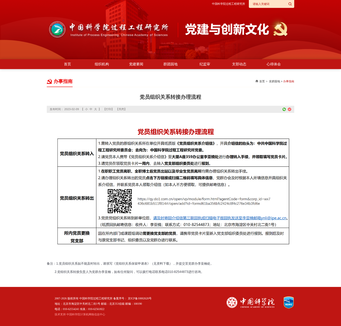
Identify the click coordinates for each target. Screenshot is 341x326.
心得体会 (274, 64)
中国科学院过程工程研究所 (228, 3)
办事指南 (288, 81)
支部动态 (239, 64)
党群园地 (274, 81)
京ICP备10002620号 (140, 298)
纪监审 (205, 64)
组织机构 (102, 64)
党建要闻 (136, 64)
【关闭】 (121, 109)
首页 (67, 64)
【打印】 (108, 109)
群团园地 (170, 64)
